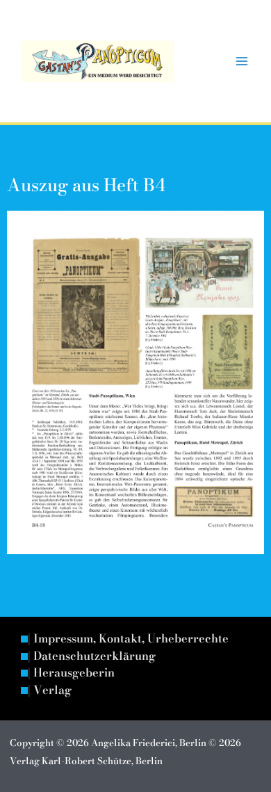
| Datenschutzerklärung (92, 656)
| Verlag (50, 690)
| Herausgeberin (71, 673)
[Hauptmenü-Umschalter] (241, 61)
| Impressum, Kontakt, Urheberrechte (128, 639)
